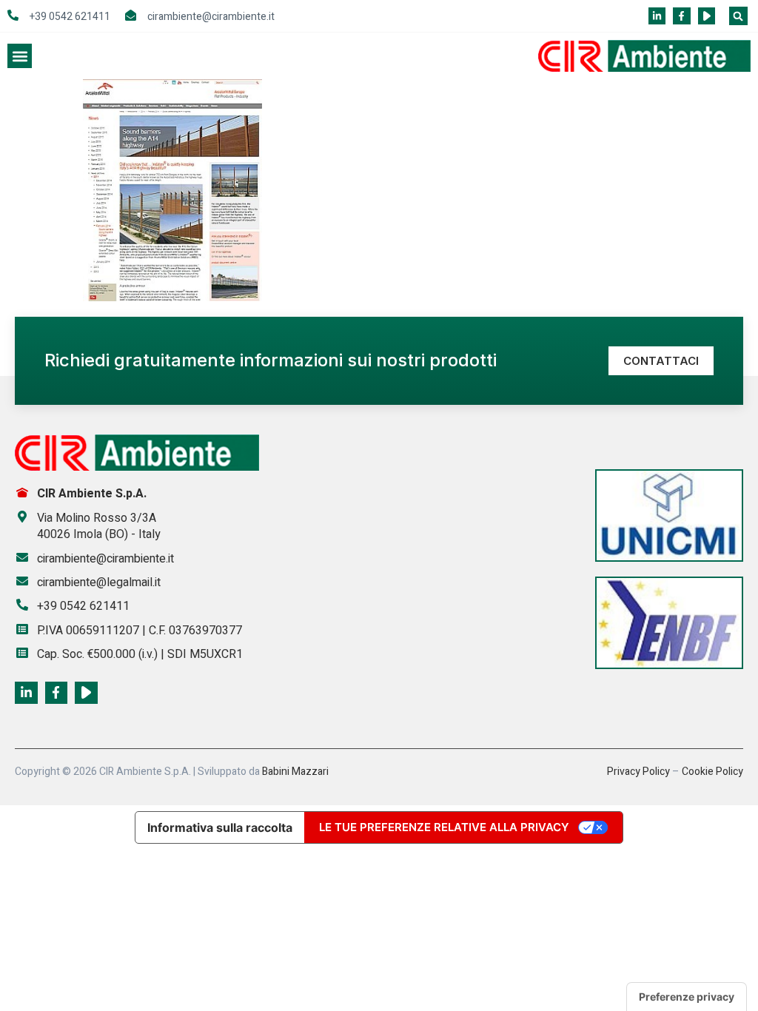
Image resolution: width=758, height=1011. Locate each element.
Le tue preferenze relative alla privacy (444, 827)
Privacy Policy (638, 771)
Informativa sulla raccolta (219, 827)
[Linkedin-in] (656, 15)
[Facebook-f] (681, 15)
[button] (738, 16)
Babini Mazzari (295, 771)
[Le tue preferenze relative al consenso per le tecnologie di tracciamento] (686, 997)
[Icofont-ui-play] (706, 15)
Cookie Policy (712, 771)
